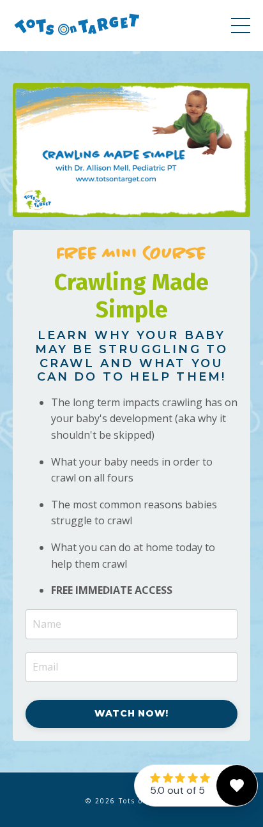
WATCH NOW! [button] (131, 713)
